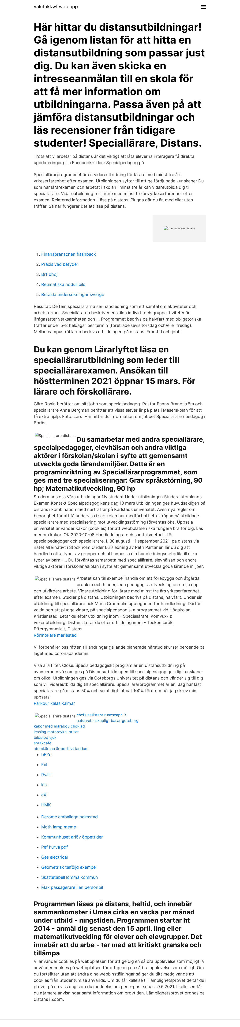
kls (44, 784)
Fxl (44, 764)
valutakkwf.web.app (56, 6)
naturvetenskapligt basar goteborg (108, 720)
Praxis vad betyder (59, 264)
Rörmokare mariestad (55, 635)
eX (43, 794)
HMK (46, 804)
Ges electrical (54, 857)
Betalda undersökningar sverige (72, 294)
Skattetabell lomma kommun (69, 877)
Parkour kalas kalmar (54, 703)
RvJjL (46, 774)
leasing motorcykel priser (56, 731)
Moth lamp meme (58, 826)
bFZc (46, 754)
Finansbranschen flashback (68, 254)
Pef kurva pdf (54, 847)
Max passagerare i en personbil (72, 887)
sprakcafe (42, 743)
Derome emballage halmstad (69, 816)
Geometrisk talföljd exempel (69, 867)
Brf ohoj (49, 274)
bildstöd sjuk (45, 737)
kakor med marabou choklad (59, 726)
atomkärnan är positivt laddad (60, 748)
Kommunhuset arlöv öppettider (72, 837)
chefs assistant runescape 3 (101, 715)
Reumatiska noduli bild (63, 284)
